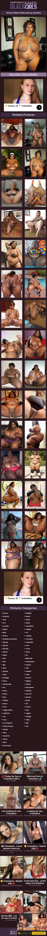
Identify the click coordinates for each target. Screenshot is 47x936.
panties (28, 697)
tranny (28, 707)
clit (27, 632)
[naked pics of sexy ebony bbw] (11, 254)
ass (4, 623)
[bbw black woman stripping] (35, 132)
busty (28, 623)
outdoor (28, 691)
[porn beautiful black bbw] (35, 374)
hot (4, 687)
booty (28, 620)
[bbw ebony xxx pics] (11, 223)
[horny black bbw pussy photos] (35, 163)
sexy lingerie (7, 723)
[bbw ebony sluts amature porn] (11, 464)
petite (28, 700)
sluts (5, 733)
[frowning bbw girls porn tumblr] (35, 404)
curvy (28, 649)
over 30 (28, 694)
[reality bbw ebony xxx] (35, 223)
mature (28, 665)
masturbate (30, 662)
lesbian (5, 700)
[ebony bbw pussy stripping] (11, 525)
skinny (5, 729)
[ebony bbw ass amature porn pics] (11, 495)
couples (29, 636)
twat (27, 710)
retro (5, 707)
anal (4, 620)
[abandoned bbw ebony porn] (11, 163)
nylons (28, 684)
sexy (5, 720)
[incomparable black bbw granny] (35, 344)
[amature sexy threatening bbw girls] (35, 193)
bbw (4, 632)
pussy (5, 704)
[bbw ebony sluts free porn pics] (35, 254)
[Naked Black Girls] (23, 5)
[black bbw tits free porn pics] (11, 284)
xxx (27, 726)
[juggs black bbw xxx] (35, 464)
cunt (27, 645)
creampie (29, 639)
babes (5, 629)
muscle (28, 678)
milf (27, 668)
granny (5, 671)
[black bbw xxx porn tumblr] (35, 434)
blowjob (28, 613)
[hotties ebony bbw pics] (11, 434)
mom (28, 674)
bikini (5, 655)
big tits (5, 652)
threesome (7, 746)
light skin (29, 658)
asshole (6, 626)
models (28, 671)
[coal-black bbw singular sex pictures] (35, 284)
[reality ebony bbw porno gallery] (11, 344)
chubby (28, 629)
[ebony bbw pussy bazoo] (11, 374)
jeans (5, 691)
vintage (28, 716)
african (5, 613)
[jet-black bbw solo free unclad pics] (35, 555)
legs (4, 697)
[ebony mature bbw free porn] (11, 555)
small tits (6, 736)
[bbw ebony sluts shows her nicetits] (35, 525)
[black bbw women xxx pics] (35, 495)
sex (4, 716)
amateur (6, 616)
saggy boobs (7, 710)
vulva (28, 720)
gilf (4, 665)
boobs (28, 616)
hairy (5, 674)
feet (4, 658)
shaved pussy (8, 726)
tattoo (5, 739)
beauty (5, 642)
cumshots (29, 642)
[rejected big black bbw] (11, 404)
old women (30, 687)
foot (4, 662)
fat (27, 655)
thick (5, 742)
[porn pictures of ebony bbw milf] (35, 314)
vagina (28, 713)
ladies (5, 694)
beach (5, 636)
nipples (28, 681)
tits (27, 704)
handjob (6, 678)
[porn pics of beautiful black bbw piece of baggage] (11, 314)
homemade (7, 684)
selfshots (6, 713)
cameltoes (30, 626)
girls (4, 668)
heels (5, 681)
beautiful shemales (10, 639)
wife (27, 723)
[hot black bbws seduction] (11, 132)
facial (28, 652)
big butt (5, 649)
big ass (5, 645)
